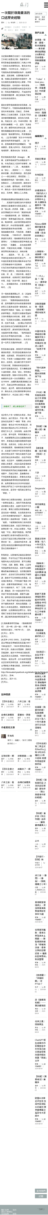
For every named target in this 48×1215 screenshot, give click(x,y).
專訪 (36, 1009)
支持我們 (5, 1213)
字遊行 (37, 863)
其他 (19, 772)
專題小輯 (38, 510)
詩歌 (36, 887)
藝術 (16, 30)
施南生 (37, 21)
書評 (19, 759)
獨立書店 (42, 19)
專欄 (36, 460)
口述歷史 (16, 27)
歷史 (2, 22)
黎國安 (24, 27)
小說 (36, 162)
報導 (36, 211)
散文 (36, 146)
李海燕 (13, 22)
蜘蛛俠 (37, 17)
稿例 (14, 1209)
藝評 (19, 704)
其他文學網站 (6, 1211)
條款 (14, 1213)
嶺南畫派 (8, 27)
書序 (36, 435)
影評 (36, 97)
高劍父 (10, 30)
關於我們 (5, 1209)
